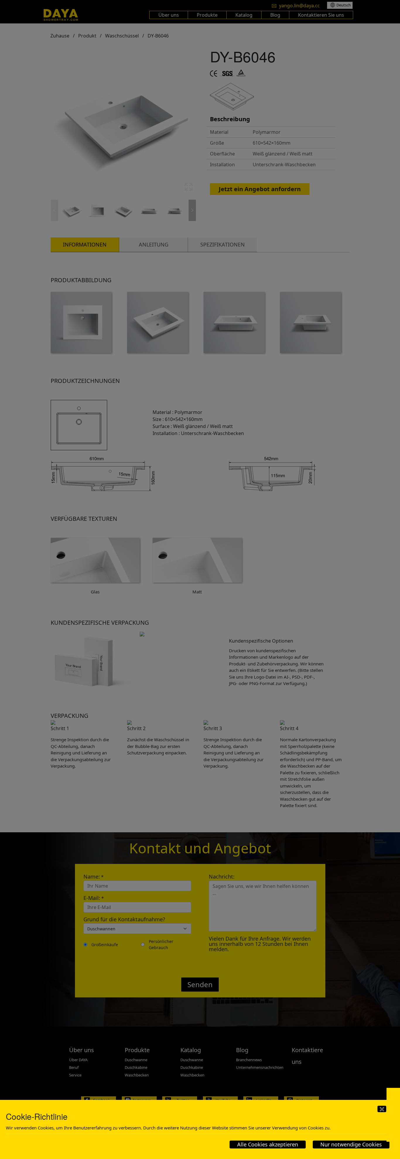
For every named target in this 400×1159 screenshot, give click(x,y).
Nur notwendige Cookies (351, 1144)
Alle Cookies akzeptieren (267, 1144)
